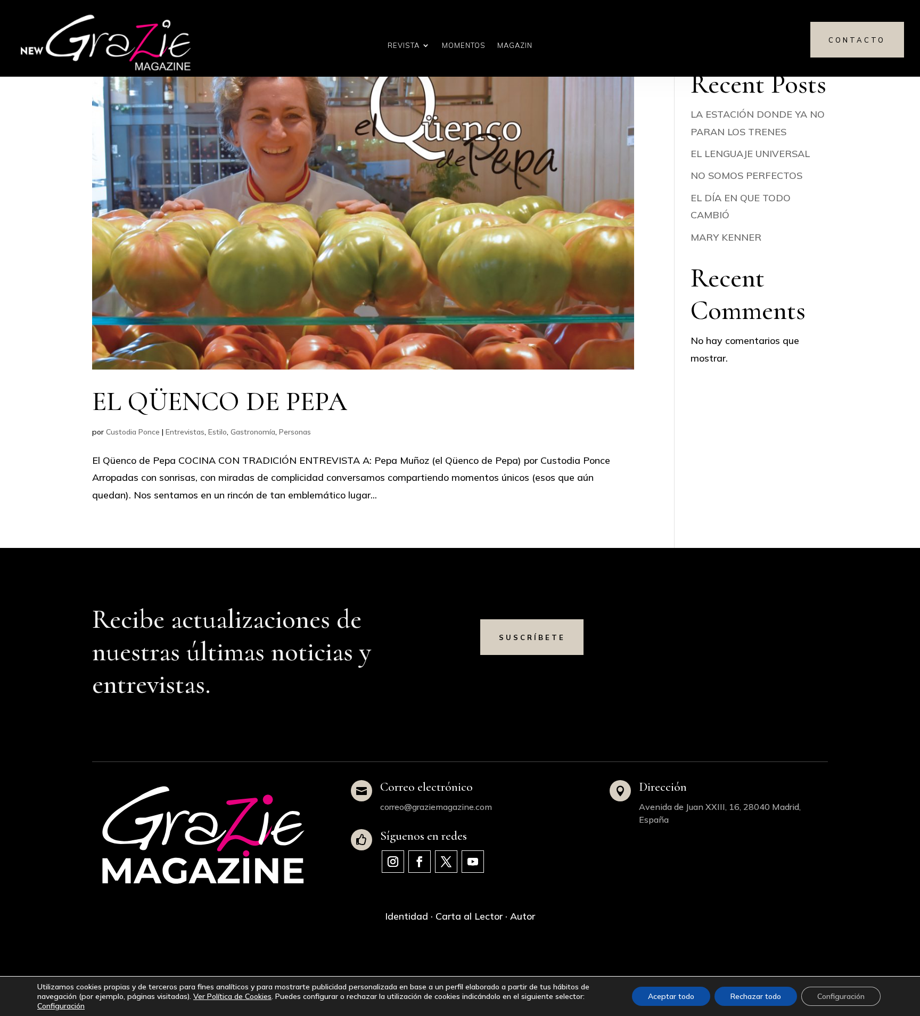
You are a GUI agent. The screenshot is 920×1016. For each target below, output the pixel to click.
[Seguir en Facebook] (419, 861)
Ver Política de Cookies (232, 996)
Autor (522, 916)
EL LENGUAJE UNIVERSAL (750, 154)
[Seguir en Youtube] (473, 861)
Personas (295, 432)
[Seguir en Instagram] (393, 861)
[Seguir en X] (446, 861)
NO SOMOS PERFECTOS (746, 175)
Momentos (464, 46)
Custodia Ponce (133, 432)
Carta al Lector (469, 916)
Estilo (217, 432)
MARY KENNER (726, 237)
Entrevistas (185, 432)
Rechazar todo (755, 996)
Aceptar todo (671, 996)
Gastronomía (253, 432)
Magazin (514, 46)
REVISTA (404, 46)
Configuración (61, 1006)
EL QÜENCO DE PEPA (219, 401)
